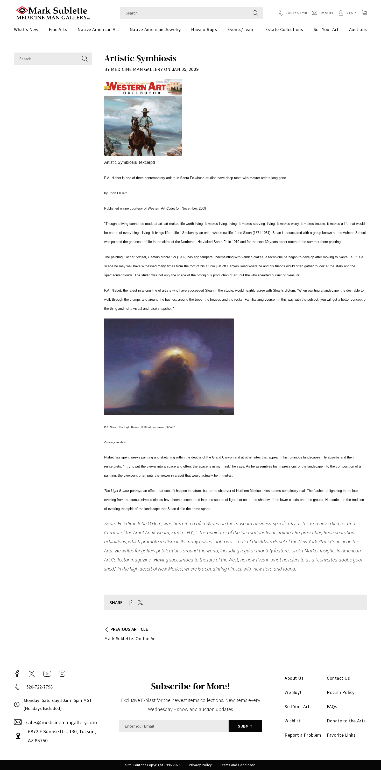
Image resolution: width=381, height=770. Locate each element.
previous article (129, 629)
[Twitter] (32, 674)
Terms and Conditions (238, 764)
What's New (26, 29)
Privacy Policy (200, 764)
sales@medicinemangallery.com (61, 722)
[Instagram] (62, 674)
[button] (364, 12)
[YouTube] (47, 674)
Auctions (358, 29)
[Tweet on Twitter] (140, 602)
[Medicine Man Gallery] (53, 12)
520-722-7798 (39, 687)
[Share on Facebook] (130, 602)
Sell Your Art (326, 29)
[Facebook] (17, 674)
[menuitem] (28, 29)
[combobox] (184, 13)
